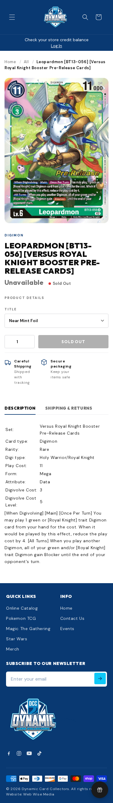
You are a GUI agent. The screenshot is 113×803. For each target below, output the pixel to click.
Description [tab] (20, 408)
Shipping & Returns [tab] (68, 408)
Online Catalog (22, 608)
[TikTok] (39, 753)
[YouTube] (29, 753)
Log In (56, 45)
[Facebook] (8, 753)
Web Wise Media (38, 794)
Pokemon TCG (21, 618)
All (26, 61)
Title (11, 309)
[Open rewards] (99, 789)
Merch (12, 649)
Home (10, 61)
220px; (68, 720)
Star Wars (16, 638)
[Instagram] (19, 753)
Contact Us (72, 618)
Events (67, 628)
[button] (12, 17)
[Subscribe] (100, 678)
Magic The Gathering (28, 628)
